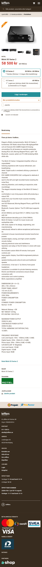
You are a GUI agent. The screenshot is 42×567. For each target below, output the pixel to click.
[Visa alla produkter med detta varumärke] (21, 381)
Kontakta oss (6, 451)
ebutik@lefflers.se (7, 432)
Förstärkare (27, 14)
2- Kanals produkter (16, 14)
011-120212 (5, 429)
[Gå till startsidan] (5, 3)
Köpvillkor (5, 460)
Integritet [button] (4, 470)
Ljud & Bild (5, 14)
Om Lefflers (5, 457)
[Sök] (3, 9)
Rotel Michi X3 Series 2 (10, 361)
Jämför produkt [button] (9, 393)
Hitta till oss (5, 454)
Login (3, 467)
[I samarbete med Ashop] (8, 563)
